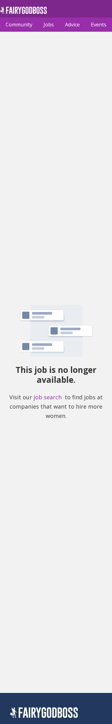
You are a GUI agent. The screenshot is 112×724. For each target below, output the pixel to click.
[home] (23, 12)
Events (98, 24)
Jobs (49, 24)
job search (48, 397)
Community (19, 24)
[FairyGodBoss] (44, 713)
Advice (72, 24)
